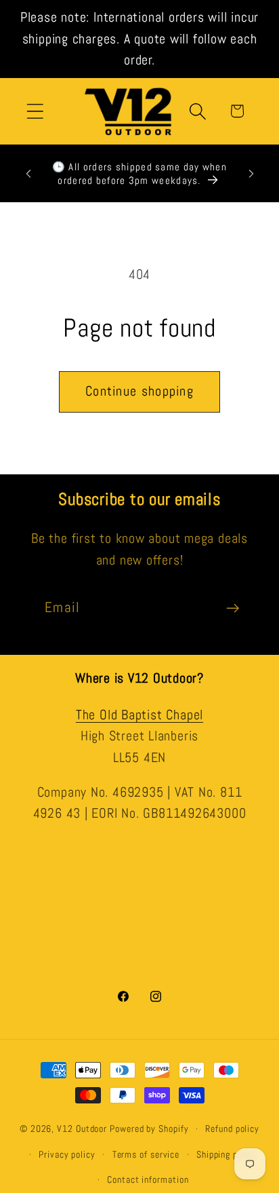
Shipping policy (226, 1154)
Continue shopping (139, 391)
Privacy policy (67, 1154)
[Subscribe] (232, 608)
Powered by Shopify (149, 1128)
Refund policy (232, 1128)
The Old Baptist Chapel (139, 714)
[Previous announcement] (28, 174)
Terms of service (146, 1154)
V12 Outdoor (82, 1128)
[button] (35, 111)
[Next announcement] (251, 174)
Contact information (147, 1179)
